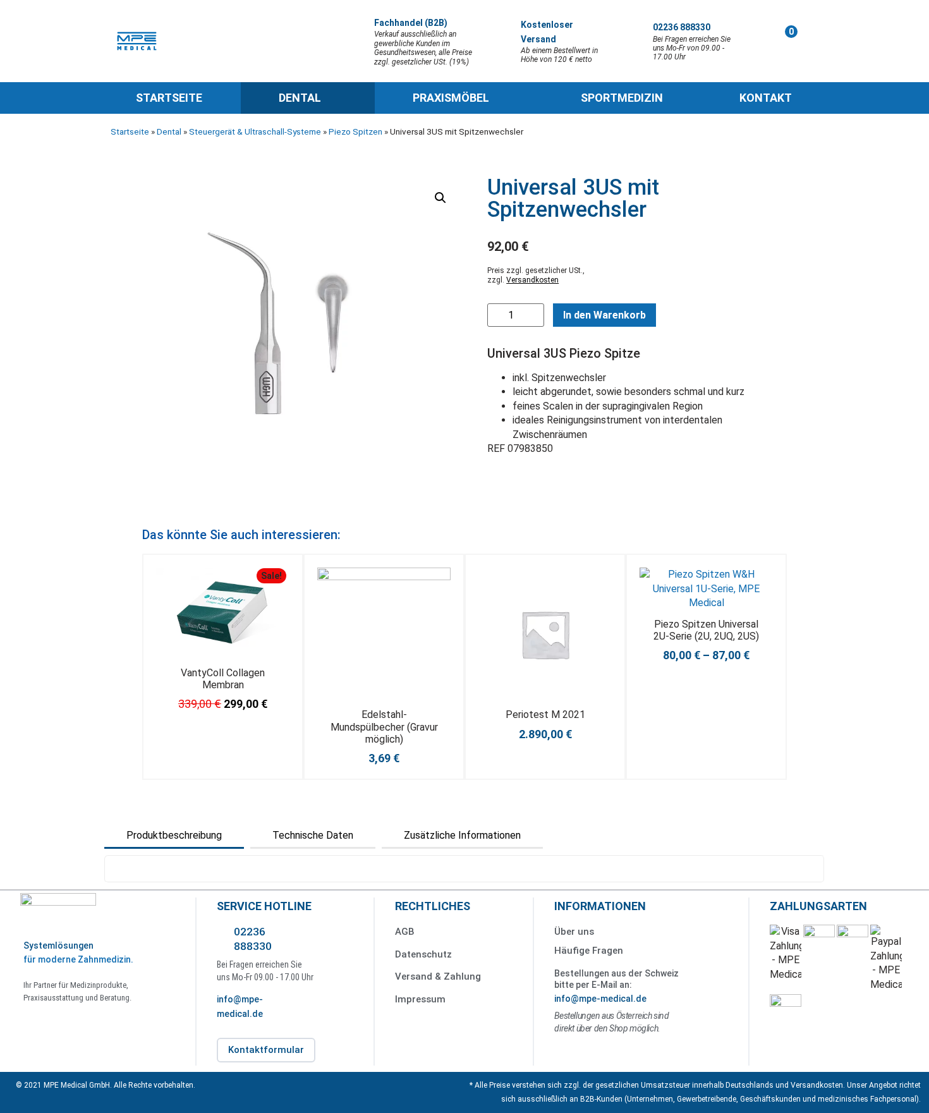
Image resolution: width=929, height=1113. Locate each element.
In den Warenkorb (604, 315)
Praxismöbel (451, 97)
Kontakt (765, 97)
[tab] (174, 835)
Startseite (169, 97)
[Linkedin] (65, 1024)
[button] (440, 197)
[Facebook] (36, 1024)
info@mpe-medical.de (600, 999)
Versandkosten (532, 280)
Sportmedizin (622, 97)
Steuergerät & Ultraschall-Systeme (255, 131)
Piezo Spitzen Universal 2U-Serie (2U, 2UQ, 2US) (706, 630)
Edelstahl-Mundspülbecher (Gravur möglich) (384, 727)
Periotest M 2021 (545, 715)
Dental (300, 97)
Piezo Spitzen (355, 131)
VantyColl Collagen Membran (223, 679)
